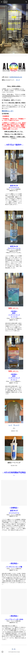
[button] (1, 2)
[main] (14, 28)
